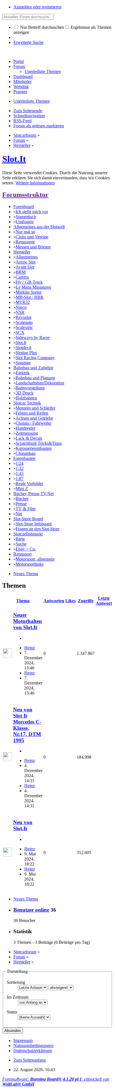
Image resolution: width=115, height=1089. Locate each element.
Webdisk (21, 86)
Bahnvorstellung (30, 387)
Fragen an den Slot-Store (37, 528)
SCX (20, 332)
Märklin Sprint (28, 292)
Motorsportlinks (30, 564)
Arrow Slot (25, 262)
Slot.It (14, 159)
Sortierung (16, 982)
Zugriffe (86, 600)
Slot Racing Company (35, 357)
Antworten (54, 600)
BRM (21, 272)
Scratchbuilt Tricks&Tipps (39, 443)
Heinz (29, 647)
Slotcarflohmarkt (28, 533)
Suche (21, 544)
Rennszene (25, 241)
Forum (19, 66)
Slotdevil (23, 347)
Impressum (23, 1040)
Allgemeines (27, 257)
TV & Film (25, 508)
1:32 (19, 468)
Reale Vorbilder (29, 483)
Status (12, 1012)
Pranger (20, 91)
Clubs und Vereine (32, 236)
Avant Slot (25, 267)
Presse (21, 503)
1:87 (19, 478)
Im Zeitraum (17, 997)
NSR (20, 312)
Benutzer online (31, 910)
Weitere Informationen (35, 182)
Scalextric (24, 327)
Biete (20, 539)
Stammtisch (26, 216)
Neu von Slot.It (22, 825)
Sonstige (23, 362)
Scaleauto (24, 322)
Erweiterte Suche (28, 42)
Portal (18, 61)
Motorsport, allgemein (35, 559)
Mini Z (22, 488)
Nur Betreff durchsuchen (41, 27)
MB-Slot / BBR (30, 297)
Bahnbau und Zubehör (33, 367)
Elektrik (23, 372)
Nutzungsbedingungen (33, 1045)
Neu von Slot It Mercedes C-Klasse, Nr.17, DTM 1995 (27, 725)
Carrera (22, 277)
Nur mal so (25, 231)
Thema (23, 600)
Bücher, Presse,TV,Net (33, 493)
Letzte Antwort (104, 601)
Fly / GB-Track (29, 282)
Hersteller (21, 252)
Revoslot (23, 317)
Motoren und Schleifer (35, 408)
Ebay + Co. (26, 549)
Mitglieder (22, 81)
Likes (70, 600)
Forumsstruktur (25, 194)
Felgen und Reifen (32, 413)
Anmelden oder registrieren (37, 6)
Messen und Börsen (33, 246)
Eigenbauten (24, 458)
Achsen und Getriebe (34, 418)
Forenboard (23, 206)
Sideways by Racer (33, 337)
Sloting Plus (26, 352)
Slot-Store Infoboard (34, 523)
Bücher (22, 498)
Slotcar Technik (27, 403)
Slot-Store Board (28, 518)
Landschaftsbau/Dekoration (40, 382)
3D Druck (24, 393)
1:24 (19, 463)
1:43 (19, 473)
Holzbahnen (26, 398)
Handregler (25, 428)
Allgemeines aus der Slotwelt (39, 226)
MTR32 (23, 302)
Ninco (21, 307)
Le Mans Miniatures (33, 287)
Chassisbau (25, 453)
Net (19, 513)
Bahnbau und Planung (35, 377)
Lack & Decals (29, 438)
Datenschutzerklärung (32, 1050)
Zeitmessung (27, 433)
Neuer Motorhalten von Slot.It (27, 621)
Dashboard (23, 76)
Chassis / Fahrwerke (33, 423)
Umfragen (24, 221)
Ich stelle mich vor (32, 211)
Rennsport (22, 554)
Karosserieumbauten (34, 448)
